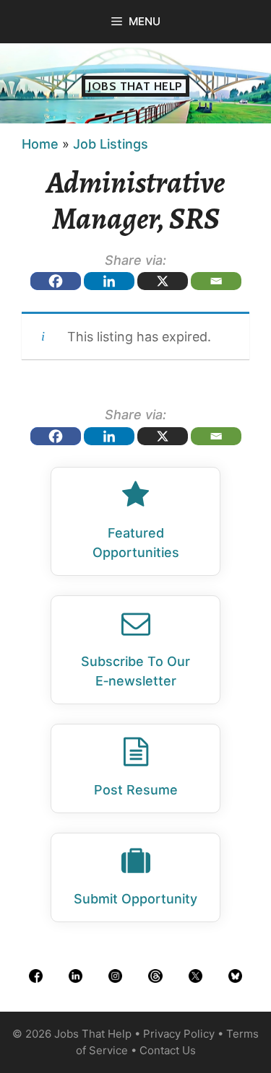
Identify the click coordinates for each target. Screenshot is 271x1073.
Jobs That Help (135, 86)
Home (40, 144)
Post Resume (136, 789)
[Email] (216, 281)
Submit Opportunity (135, 898)
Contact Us (167, 1050)
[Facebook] (55, 281)
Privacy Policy (179, 1034)
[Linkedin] (109, 281)
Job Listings (110, 144)
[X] (162, 281)
